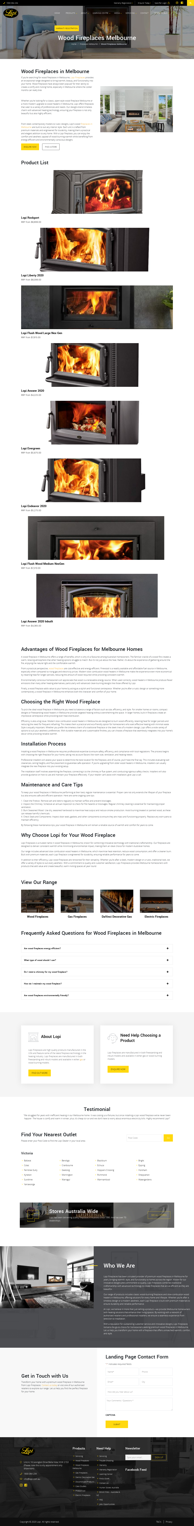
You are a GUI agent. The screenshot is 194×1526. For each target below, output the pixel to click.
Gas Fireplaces (77, 917)
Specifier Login (161, 3)
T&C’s (158, 1521)
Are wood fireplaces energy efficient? (42, 948)
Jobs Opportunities (107, 1504)
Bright (141, 1160)
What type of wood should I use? (40, 960)
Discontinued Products (84, 1481)
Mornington (67, 1174)
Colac (26, 1165)
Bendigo (66, 1160)
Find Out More (40, 1072)
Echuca (100, 1165)
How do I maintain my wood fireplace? (43, 983)
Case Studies (80, 1486)
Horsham (142, 1170)
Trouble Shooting (106, 1460)
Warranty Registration (123, 3)
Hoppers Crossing (105, 1170)
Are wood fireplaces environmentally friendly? (46, 995)
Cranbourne (67, 1165)
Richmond (102, 1174)
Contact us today (49, 1385)
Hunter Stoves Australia (109, 1487)
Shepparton (144, 1174)
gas (81, 1059)
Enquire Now (30, 147)
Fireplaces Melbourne (89, 44)
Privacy (169, 1521)
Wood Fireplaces (37, 917)
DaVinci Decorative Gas (117, 917)
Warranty (103, 1465)
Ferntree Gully (30, 1170)
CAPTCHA (110, 1415)
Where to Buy (160, 13)
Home (57, 13)
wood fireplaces (56, 668)
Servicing (79, 1456)
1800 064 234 (12, 3)
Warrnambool (103, 1179)
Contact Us (104, 1483)
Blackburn (102, 1160)
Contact (144, 13)
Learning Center (106, 1474)
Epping (141, 1165)
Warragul (66, 1179)
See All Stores (159, 1215)
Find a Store (51, 147)
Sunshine (28, 1179)
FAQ (101, 1499)
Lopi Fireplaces (78, 77)
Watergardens (145, 1179)
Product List (80, 1490)
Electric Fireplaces (156, 917)
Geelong (66, 1170)
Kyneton (28, 1174)
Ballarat (27, 1160)
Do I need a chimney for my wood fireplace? (45, 971)
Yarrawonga (29, 1184)
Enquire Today (144, 3)
